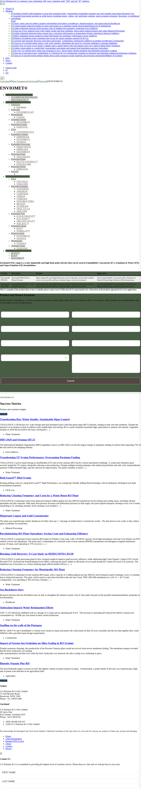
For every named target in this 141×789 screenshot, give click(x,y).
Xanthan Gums (18, 246)
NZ (7, 73)
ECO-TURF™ (23, 218)
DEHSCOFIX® (24, 147)
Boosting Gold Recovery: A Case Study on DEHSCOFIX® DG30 (37, 553)
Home (8, 736)
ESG (8, 58)
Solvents (14, 171)
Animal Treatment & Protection (19, 95)
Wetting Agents (17, 233)
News (8, 60)
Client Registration (14, 739)
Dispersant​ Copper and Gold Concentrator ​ (24, 515)
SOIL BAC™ (23, 223)
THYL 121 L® (23, 208)
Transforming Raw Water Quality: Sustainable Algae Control (35, 419)
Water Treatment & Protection (18, 251)
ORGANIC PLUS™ (26, 221)
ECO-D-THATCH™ (26, 216)
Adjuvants (15, 109)
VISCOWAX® (23, 157)
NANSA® (21, 142)
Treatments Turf (18, 213)
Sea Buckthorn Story (12, 589)
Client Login (11, 68)
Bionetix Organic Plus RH (14, 663)
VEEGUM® (22, 184)
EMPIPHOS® (23, 137)
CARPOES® (22, 194)
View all (3, 414)
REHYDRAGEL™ (20, 100)
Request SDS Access (15, 741)
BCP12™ (15, 253)
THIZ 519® (22, 211)
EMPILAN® (22, 149)
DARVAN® (22, 127)
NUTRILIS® (22, 206)
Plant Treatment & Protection (18, 102)
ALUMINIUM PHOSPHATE (24, 97)
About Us (10, 8)
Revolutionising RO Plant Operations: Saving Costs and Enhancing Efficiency (44, 533)
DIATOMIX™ (17, 258)
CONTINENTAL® (25, 132)
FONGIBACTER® (25, 201)
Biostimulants (17, 114)
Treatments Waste (18, 226)
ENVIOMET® (23, 122)
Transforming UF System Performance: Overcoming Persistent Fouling (40, 457)
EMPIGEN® (22, 169)
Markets (9, 11)
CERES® (21, 196)
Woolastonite (16, 241)
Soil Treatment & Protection (18, 176)
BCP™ (20, 228)
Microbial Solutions (19, 186)
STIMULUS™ (23, 231)
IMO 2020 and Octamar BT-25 (17, 439)
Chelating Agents (18, 119)
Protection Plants (18, 159)
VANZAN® (22, 248)
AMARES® (22, 191)
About (8, 744)
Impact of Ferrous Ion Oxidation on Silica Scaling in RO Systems (37, 643)
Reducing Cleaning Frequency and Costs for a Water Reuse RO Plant (39, 495)
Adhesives (15, 105)
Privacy (9, 748)
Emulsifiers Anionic (19, 134)
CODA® (21, 117)
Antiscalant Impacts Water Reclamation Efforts (26, 607)
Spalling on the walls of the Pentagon (21, 625)
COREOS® (22, 199)
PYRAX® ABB (24, 164)
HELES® (21, 204)
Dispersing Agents (19, 124)
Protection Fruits (18, 154)
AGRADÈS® (23, 189)
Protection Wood (18, 166)
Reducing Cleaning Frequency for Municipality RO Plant (32, 569)
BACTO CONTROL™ (27, 161)
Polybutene (21, 107)
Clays (13, 129)
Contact (9, 63)
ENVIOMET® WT (25, 112)
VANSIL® (21, 243)
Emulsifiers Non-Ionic (20, 144)
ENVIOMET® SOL (26, 174)
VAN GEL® (22, 181)
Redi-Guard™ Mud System (15, 477)
